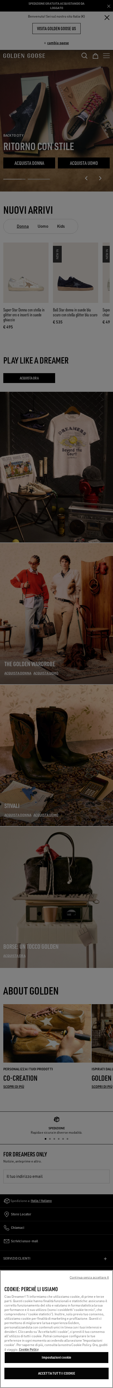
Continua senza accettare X (89, 1277)
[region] (56, 1329)
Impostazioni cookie (56, 1357)
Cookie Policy (29, 1349)
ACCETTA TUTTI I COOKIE (56, 1373)
